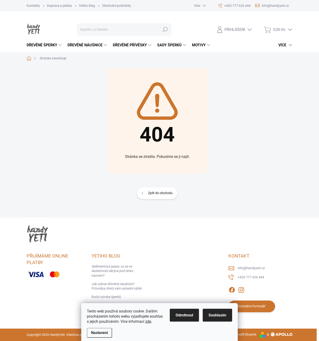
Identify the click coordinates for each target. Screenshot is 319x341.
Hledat (165, 29)
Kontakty (33, 5)
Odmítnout (184, 315)
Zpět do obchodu (160, 193)
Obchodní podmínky (116, 5)
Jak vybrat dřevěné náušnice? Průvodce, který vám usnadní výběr (117, 286)
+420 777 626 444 (251, 277)
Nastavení (99, 332)
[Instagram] (241, 289)
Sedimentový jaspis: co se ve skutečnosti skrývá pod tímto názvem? (112, 271)
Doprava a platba (59, 5)
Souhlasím (217, 315)
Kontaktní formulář (252, 306)
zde (148, 321)
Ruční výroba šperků (106, 297)
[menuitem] (45, 45)
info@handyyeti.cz (251, 268)
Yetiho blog (87, 5)
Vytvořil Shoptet (244, 334)
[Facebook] (231, 289)
